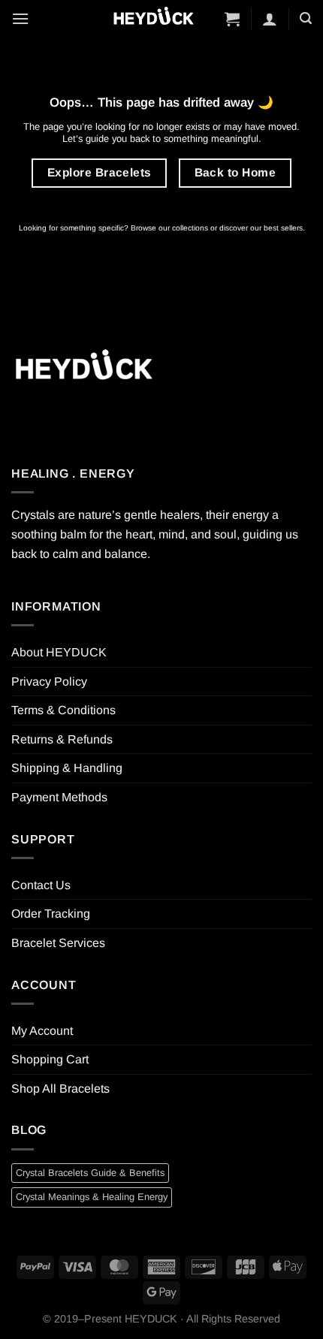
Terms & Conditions (63, 710)
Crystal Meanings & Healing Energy (92, 1196)
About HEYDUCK (59, 652)
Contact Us (41, 885)
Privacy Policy (49, 681)
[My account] (269, 18)
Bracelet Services (58, 942)
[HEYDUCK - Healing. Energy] (153, 18)
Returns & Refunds (62, 739)
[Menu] (20, 18)
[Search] (306, 18)
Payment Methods (59, 797)
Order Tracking (50, 913)
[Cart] (232, 18)
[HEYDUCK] (83, 369)
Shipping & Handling (66, 767)
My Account (42, 1030)
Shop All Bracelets (60, 1088)
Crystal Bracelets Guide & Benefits (90, 1172)
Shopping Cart (50, 1059)
